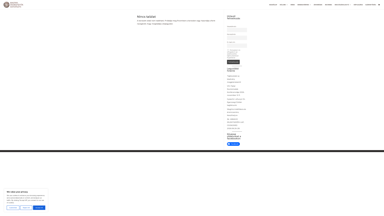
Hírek (292, 5)
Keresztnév (231, 34)
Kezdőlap (273, 5)
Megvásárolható (342, 5)
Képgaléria (358, 5)
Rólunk (283, 5)
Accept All (39, 208)
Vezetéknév (231, 26)
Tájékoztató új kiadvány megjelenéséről (234, 79)
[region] (26, 200)
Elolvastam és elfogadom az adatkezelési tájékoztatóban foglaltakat (233, 54)
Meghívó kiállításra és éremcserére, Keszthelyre (236, 112)
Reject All (26, 208)
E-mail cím (231, 42)
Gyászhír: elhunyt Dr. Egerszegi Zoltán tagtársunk (236, 102)
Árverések (318, 5)
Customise (13, 208)
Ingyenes (328, 5)
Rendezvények (303, 5)
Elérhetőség (371, 5)
